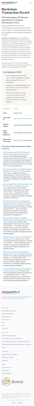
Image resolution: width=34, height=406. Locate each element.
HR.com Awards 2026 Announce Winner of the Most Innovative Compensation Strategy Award (17, 186)
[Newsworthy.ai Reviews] (6, 381)
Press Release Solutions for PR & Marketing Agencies (16, 341)
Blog (3, 325)
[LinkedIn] (13, 402)
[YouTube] (18, 402)
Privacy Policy (5, 370)
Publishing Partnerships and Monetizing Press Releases (16, 344)
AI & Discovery (6, 319)
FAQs (3, 322)
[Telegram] (21, 402)
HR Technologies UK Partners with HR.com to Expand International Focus (15, 20)
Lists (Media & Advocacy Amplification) (12, 338)
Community (5, 360)
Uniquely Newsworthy (8, 314)
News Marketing (6, 317)
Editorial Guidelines (7, 373)
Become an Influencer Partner (10, 354)
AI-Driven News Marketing (9, 335)
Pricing (3, 347)
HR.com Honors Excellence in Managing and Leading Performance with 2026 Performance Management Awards (17, 203)
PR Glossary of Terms (7, 357)
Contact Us (5, 328)
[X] (15, 402)
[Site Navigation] (30, 3)
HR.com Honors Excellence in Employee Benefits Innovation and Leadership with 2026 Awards (17, 220)
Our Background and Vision (9, 311)
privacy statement (6, 397)
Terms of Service (6, 367)
